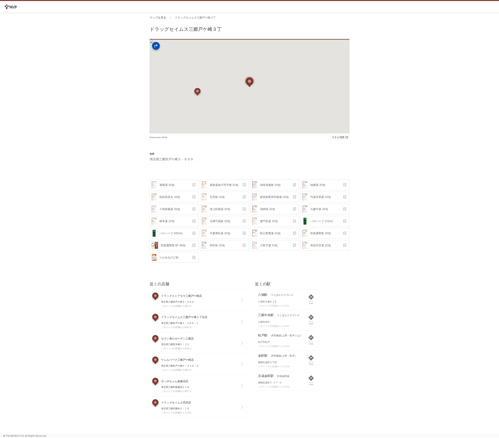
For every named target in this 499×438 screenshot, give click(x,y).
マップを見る (158, 17)
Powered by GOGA (158, 137)
